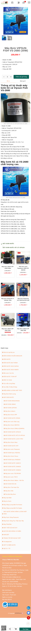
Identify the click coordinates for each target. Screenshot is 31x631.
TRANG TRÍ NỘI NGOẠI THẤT (12, 538)
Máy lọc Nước (7, 501)
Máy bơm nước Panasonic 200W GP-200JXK (23, 268)
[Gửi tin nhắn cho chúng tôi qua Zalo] (28, 609)
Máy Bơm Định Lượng (10, 394)
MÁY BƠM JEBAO (10, 404)
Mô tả (8, 81)
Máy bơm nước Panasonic (12, 449)
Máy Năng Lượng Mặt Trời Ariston (13, 504)
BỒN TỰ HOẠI (8, 380)
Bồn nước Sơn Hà (9, 373)
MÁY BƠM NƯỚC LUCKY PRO (14, 439)
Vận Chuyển (5, 594)
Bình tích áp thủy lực (9, 352)
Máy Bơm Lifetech (10, 411)
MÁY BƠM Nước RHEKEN (12, 459)
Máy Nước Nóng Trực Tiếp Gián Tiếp (14, 520)
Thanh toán (13, 594)
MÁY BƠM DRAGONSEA (12, 400)
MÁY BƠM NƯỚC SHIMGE (13, 466)
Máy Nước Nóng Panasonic (11, 517)
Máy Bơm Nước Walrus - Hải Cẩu (14, 480)
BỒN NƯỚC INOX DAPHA (11, 366)
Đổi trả (10, 599)
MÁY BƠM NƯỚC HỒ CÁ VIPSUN (14, 247)
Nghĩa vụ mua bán (7, 597)
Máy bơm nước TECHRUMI (13, 473)
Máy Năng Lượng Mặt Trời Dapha (13, 508)
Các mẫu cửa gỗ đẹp (9, 383)
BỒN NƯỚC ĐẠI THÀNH (11, 362)
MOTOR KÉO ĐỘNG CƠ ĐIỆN (12, 531)
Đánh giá (23, 81)
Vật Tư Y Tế (7, 548)
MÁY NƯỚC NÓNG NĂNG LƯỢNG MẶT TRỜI (15, 513)
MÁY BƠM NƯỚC (8, 243)
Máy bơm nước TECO (11, 477)
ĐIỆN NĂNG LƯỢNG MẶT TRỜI (13, 390)
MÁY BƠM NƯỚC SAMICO (13, 463)
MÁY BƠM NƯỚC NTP (11, 445)
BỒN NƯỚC (7, 359)
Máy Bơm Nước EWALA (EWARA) (14, 428)
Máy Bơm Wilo (9, 490)
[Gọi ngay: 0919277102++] (28, 617)
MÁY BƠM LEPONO (11, 407)
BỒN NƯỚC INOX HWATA (11, 369)
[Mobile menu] (28, 2)
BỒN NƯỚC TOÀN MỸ (10, 376)
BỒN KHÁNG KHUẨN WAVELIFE (13, 355)
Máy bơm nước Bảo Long (12, 421)
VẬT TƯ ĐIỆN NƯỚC (10, 545)
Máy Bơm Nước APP (11, 414)
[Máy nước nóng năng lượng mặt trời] (18, 2)
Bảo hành (4, 599)
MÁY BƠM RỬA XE (10, 484)
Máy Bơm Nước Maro (11, 442)
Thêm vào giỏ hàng (21, 76)
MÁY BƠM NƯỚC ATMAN (12, 418)
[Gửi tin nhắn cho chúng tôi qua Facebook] (28, 613)
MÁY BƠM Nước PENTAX (12, 452)
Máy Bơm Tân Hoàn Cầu (12, 487)
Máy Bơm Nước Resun (11, 456)
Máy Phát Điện (8, 524)
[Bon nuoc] (12, 2)
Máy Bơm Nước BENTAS (12, 425)
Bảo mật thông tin (7, 590)
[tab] (8, 81)
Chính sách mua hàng (8, 592)
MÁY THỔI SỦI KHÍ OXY (10, 527)
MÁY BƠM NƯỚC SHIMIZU (13, 470)
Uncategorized (7, 541)
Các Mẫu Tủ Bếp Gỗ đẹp (10, 387)
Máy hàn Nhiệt (7, 497)
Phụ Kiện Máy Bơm (10, 494)
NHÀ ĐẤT (6, 534)
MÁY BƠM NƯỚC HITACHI (13, 432)
